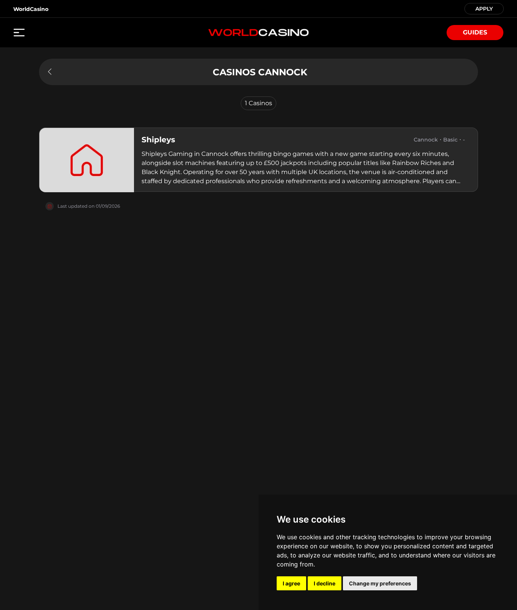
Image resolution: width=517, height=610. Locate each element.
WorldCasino (30, 9)
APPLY (484, 8)
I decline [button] (324, 583)
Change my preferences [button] (380, 583)
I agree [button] (291, 583)
